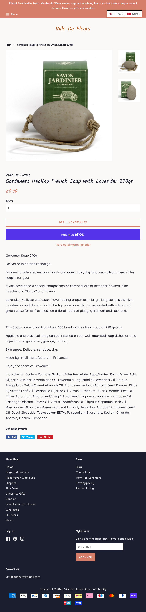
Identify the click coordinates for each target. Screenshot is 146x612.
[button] (124, 14)
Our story (12, 515)
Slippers (11, 483)
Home (9, 467)
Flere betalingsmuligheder (73, 244)
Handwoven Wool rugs (20, 477)
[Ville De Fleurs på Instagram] (22, 539)
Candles (11, 499)
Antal (9, 201)
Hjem (8, 44)
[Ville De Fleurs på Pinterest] (15, 539)
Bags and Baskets (17, 472)
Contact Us (83, 472)
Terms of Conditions (88, 477)
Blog (79, 467)
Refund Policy (85, 488)
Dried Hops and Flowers (21, 504)
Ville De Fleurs (73, 29)
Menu (14, 14)
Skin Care (12, 488)
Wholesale (12, 509)
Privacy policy (85, 483)
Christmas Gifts (15, 493)
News (9, 520)
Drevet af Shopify (95, 589)
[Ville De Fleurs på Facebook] (8, 539)
